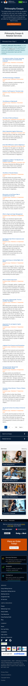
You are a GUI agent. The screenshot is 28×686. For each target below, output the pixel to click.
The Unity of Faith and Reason (10, 118)
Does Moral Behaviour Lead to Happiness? (14, 144)
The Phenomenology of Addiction (11, 77)
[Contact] (23, 2)
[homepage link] (1, 520)
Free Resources (5, 614)
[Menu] (2, 2)
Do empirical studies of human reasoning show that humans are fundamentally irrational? (13, 60)
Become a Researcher (6, 637)
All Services (4, 599)
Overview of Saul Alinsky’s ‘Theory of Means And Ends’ (14, 388)
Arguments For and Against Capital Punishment (12, 324)
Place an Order (14, 547)
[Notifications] (24, 2)
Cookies (3, 680)
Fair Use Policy (5, 629)
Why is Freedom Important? (10, 279)
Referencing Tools (5, 609)
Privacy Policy (4, 672)
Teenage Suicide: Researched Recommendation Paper (10, 367)
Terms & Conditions (6, 675)
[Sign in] (26, 2)
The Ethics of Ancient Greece (10, 173)
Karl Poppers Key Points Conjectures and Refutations (13, 239)
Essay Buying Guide (6, 617)
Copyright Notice (5, 677)
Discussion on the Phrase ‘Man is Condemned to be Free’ (11, 195)
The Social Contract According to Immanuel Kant (14, 408)
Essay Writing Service (13, 24)
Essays (5, 520)
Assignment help (5, 596)
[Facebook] (2, 640)
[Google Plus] (10, 640)
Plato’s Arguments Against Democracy (12, 131)
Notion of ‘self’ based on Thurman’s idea (13, 91)
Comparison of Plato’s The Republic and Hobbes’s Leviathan (13, 160)
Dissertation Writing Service (8, 591)
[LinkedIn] (6, 640)
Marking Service (5, 594)
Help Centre (4, 634)
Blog (2, 619)
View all (24, 448)
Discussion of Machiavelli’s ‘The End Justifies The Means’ (12, 300)
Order (20, 2)
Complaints (4, 632)
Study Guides (4, 611)
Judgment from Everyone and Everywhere (13, 345)
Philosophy (12, 520)
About (2, 626)
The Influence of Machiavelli (10, 101)
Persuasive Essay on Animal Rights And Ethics (13, 260)
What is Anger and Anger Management (13, 214)
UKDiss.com (12, 48)
